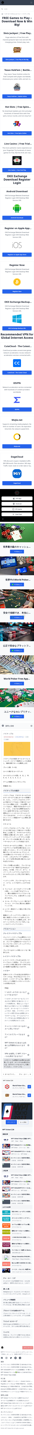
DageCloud (17, 456)
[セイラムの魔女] (6, 1225)
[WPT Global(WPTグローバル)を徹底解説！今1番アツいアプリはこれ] (6, 1152)
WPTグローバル (15, 1154)
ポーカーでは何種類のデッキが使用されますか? (15, 1400)
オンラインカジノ (29, 1160)
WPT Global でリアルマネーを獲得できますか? (15, 1398)
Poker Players (15, 1259)
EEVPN (17, 383)
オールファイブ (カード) (10, 1074)
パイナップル (26, 14)
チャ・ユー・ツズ (23, 1074)
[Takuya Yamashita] (6, 1257)
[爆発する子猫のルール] (6, 1245)
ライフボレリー (28, 1252)
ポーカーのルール (16, 1214)
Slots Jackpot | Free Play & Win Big (17, 33)
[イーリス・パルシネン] (6, 1270)
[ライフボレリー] (6, 1251)
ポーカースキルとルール (12, 14)
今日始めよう (17, 552)
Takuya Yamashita (25, 1259)
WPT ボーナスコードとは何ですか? (11, 1408)
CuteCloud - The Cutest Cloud (17, 346)
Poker (16, 1141)
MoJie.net (17, 419)
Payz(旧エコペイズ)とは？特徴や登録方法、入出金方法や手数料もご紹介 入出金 (16, 1385)
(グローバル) (22, 1147)
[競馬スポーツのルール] (6, 1232)
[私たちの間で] (6, 1264)
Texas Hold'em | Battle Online (17, 69)
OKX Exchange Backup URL (17, 301)
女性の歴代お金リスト (18, 1252)
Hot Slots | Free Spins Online (17, 106)
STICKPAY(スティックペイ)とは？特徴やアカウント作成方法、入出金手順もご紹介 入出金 (16, 1392)
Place (21, 1141)
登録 (28, 1147)
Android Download (17, 191)
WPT (12, 1141)
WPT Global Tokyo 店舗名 (8, 1375)
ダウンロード (28, 1348)
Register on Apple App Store (17, 228)
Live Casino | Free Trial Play (17, 143)
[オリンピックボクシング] (6, 1219)
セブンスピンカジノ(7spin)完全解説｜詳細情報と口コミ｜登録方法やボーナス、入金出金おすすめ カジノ (17, 1421)
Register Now (17, 265)
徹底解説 (31, 1154)
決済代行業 (20, 1160)
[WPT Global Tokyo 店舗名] (6, 1139)
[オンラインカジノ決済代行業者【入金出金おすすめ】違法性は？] (6, 1159)
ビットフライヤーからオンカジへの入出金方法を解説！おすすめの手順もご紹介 (16, 1426)
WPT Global (14, 1147)
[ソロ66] (6, 1238)
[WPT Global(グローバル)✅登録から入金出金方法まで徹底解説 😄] (6, 1146)
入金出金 (13, 1160)
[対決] (6, 1212)
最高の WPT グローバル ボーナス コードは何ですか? (16, 1406)
